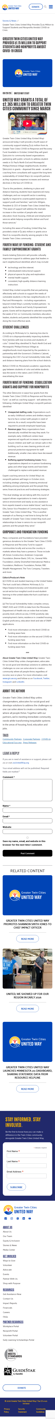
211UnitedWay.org (21, 762)
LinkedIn (20, 681)
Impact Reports (10, 1303)
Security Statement (22, 1410)
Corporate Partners (31, 739)
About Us (7, 1231)
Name (6, 805)
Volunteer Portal (10, 1335)
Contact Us (8, 1298)
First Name (13, 1151)
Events (6, 1274)
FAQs (5, 1316)
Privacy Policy (7, 1410)
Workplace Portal (11, 1326)
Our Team (7, 1236)
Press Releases (29, 742)
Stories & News (9, 20)
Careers (6, 1312)
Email (6, 816)
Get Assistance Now (12, 1294)
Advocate (7, 1269)
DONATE (36, 7)
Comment (9, 777)
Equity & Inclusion (11, 1240)
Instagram (7, 681)
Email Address (15, 1171)
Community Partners (12, 739)
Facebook (37, 678)
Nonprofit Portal (10, 1330)
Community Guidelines (41, 1410)
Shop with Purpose (11, 1283)
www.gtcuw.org (10, 678)
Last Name (13, 1161)
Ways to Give (9, 1260)
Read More (27, 939)
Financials (7, 1307)
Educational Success (12, 742)
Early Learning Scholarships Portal (18, 1339)
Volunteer (7, 1265)
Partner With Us (10, 1278)
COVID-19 (46, 739)
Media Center (9, 1249)
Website (7, 827)
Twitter (46, 678)
